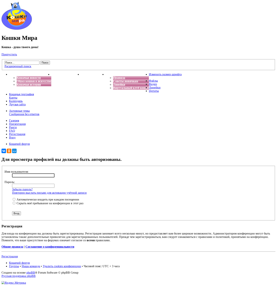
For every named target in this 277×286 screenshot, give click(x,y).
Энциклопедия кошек (66, 74)
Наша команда (31, 266)
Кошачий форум (19, 262)
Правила (119, 77)
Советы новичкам (125, 81)
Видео (153, 84)
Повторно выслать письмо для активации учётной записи (49, 192)
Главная (14, 74)
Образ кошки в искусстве (34, 81)
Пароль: (10, 182)
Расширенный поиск (18, 66)
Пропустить (9, 54)
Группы (14, 266)
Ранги (13, 127)
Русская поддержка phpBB (19, 276)
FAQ (12, 130)
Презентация (17, 124)
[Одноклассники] (9, 151)
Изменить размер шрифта (165, 74)
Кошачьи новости (29, 77)
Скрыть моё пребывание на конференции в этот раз (49, 203)
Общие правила (12, 246)
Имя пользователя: (16, 171)
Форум (110, 74)
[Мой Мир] (14, 151)
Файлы (153, 80)
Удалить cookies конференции (62, 266)
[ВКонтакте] (4, 151)
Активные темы (19, 110)
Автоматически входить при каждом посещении (47, 199)
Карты (13, 97)
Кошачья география (21, 94)
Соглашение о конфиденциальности (49, 246)
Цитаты (154, 90)
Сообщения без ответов (24, 114)
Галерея (14, 120)
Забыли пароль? (22, 189)
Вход (12, 137)
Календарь (16, 101)
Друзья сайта (17, 104)
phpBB (30, 272)
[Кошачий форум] (17, 28)
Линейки (119, 84)
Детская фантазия (93, 74)
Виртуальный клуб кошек (131, 87)
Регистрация (17, 134)
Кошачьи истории (29, 84)
